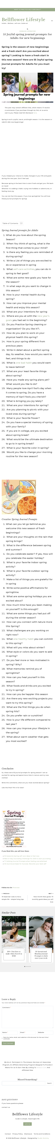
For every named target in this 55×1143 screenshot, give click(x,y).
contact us (6, 1107)
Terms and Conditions (42, 1134)
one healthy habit (23, 639)
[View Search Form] (27, 29)
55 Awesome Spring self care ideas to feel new (21, 856)
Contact (8, 1134)
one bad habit (24, 362)
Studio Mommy (43, 1138)
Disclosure (28, 1134)
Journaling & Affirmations (27, 31)
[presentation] (14, 934)
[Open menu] (52, 21)
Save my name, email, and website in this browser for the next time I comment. (26, 1038)
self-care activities (23, 269)
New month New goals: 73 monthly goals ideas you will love (42, 898)
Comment (6, 1007)
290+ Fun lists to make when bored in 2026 (14, 954)
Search (49, 1083)
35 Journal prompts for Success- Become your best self (25, 864)
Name (5, 1032)
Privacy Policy (17, 1134)
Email (22, 1032)
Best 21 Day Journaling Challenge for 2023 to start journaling (27, 858)
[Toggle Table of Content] (20, 223)
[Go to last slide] (4, 940)
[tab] (24, 966)
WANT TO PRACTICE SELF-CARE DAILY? (27, 9)
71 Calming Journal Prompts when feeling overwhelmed (25, 861)
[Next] (51, 940)
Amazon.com (42, 1067)
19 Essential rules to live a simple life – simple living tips (13, 896)
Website (41, 1032)
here (35, 113)
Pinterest (16, 887)
